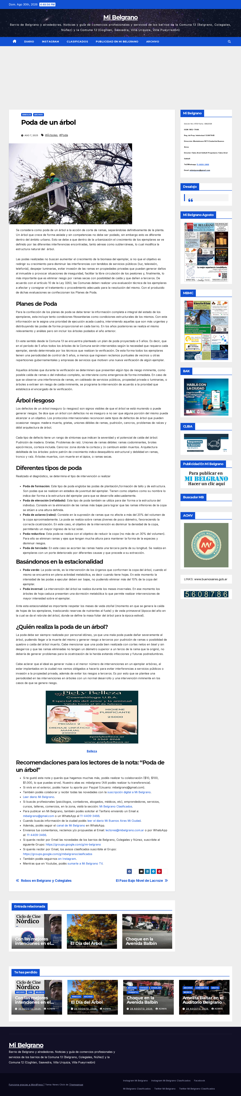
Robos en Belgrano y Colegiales (46, 881)
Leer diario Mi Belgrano (38, 797)
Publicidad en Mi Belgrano (117, 41)
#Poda (63, 135)
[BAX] (206, 396)
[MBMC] (206, 330)
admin (51, 1008)
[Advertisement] (120, 72)
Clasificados (77, 41)
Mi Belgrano (120, 17)
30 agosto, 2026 (29, 1008)
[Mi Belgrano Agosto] (206, 252)
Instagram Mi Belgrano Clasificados (171, 1080)
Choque (144, 988)
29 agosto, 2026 (85, 1008)
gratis (215, 988)
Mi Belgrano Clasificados (115, 806)
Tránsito (133, 992)
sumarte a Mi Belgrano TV (85, 863)
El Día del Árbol (86, 943)
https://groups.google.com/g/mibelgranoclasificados (57, 854)
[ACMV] (206, 545)
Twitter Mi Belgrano (165, 1088)
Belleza (92, 751)
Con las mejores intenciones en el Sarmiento (33, 943)
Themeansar (76, 1084)
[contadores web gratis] (206, 594)
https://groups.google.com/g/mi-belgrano (73, 844)
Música (187, 992)
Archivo (152, 41)
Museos (40, 992)
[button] (229, 41)
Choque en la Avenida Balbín (141, 941)
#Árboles (51, 135)
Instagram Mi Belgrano (135, 1080)
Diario (29, 41)
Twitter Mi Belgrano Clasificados (197, 1088)
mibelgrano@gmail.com (38, 816)
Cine (30, 992)
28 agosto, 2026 (141, 1008)
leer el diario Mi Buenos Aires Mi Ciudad (114, 820)
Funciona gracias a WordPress (26, 1084)
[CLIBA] (206, 443)
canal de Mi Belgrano (71, 825)
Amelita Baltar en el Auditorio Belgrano (203, 1000)
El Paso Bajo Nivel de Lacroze (139, 881)
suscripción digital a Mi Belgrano (129, 792)
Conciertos (202, 988)
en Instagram (67, 858)
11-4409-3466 (89, 816)
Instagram (50, 41)
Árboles (26, 115)
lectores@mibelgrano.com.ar (125, 830)
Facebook (199, 1080)
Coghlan (156, 988)
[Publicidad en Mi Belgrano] (206, 478)
